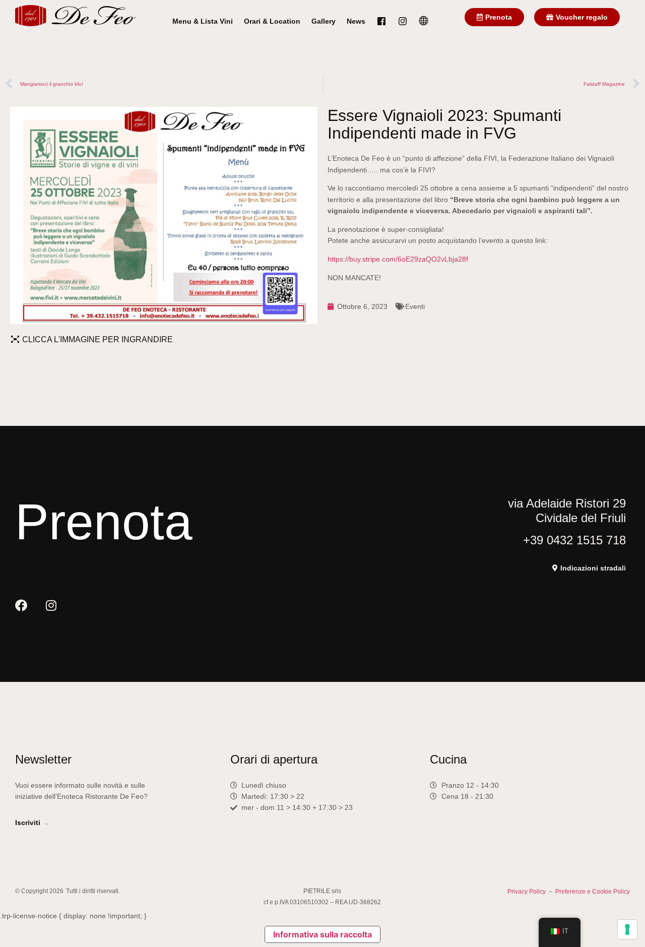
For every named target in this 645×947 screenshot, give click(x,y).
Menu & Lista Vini (202, 21)
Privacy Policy (526, 891)
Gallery (323, 21)
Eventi (415, 306)
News (356, 21)
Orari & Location (272, 21)
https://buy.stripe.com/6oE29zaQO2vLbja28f (398, 259)
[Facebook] (21, 605)
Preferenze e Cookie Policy (592, 891)
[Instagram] (51, 605)
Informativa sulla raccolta (322, 934)
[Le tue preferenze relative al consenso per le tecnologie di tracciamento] (627, 929)
